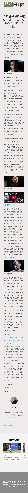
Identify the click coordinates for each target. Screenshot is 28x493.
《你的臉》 (15, 86)
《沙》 (10, 363)
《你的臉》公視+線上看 (11, 205)
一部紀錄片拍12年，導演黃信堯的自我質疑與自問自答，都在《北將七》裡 (13, 340)
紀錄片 (5, 425)
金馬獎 (10, 425)
